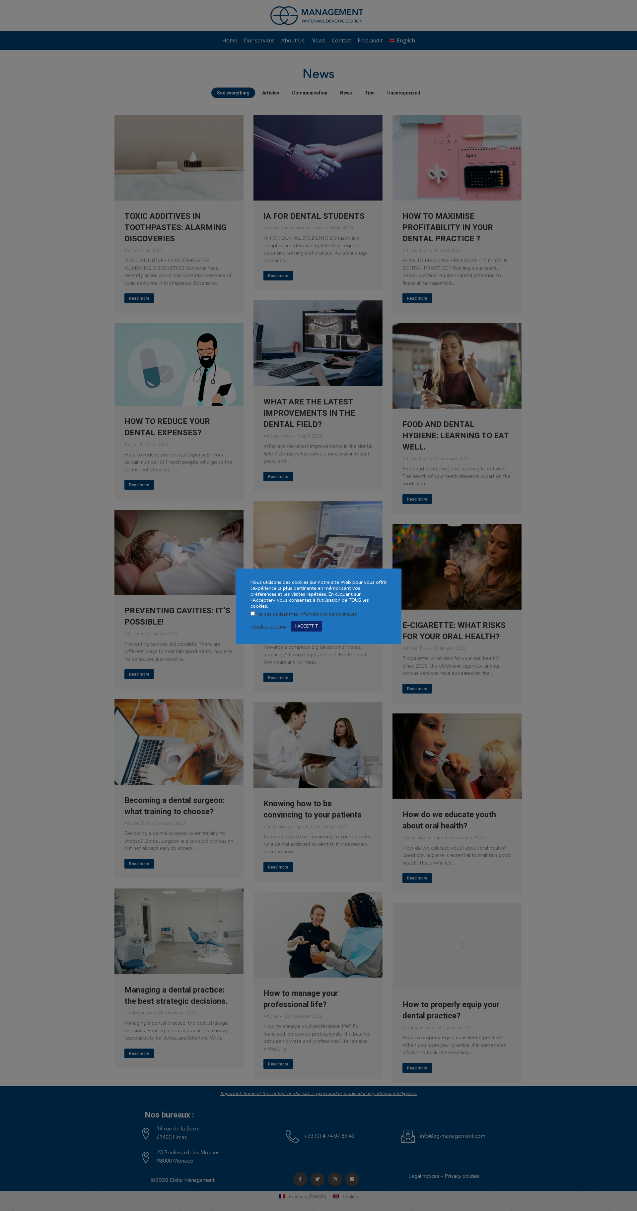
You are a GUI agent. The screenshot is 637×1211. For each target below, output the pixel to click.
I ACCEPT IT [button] (306, 626)
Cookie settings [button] (269, 627)
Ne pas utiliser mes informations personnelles (306, 614)
